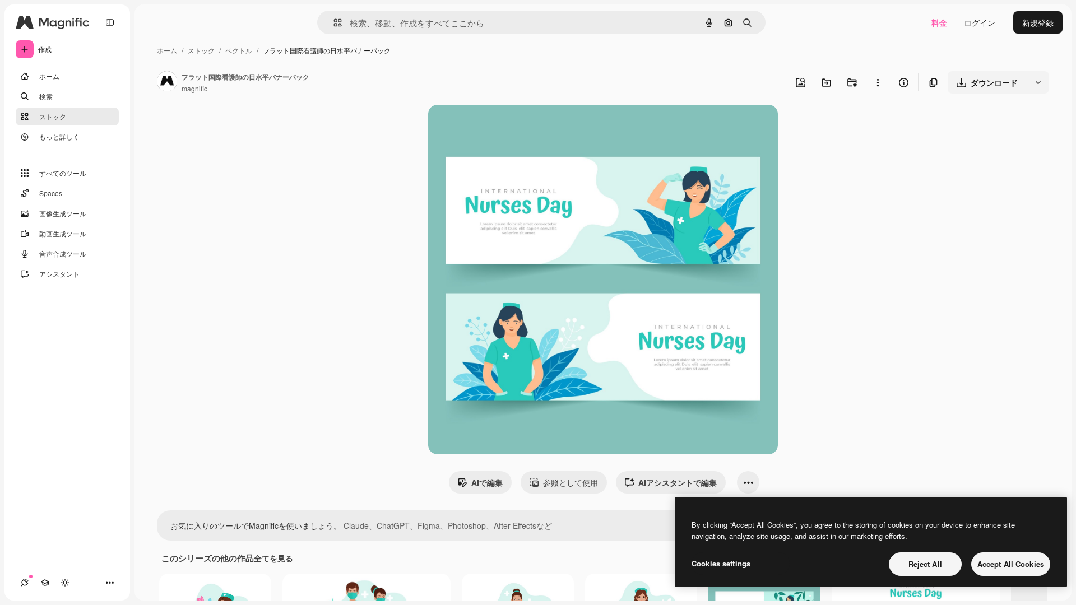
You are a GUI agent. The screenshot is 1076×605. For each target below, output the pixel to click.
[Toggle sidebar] (110, 22)
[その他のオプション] (877, 82)
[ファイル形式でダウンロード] (1038, 82)
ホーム (167, 50)
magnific (194, 88)
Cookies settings (721, 563)
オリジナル (505, 126)
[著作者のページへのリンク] (167, 82)
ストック (201, 50)
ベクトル (238, 50)
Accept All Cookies (1010, 564)
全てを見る (273, 558)
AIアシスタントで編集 (677, 482)
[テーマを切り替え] (65, 583)
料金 (939, 22)
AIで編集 (487, 482)
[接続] (25, 583)
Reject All (925, 564)
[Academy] (45, 583)
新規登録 (1038, 22)
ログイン (979, 22)
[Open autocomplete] (333, 22)
